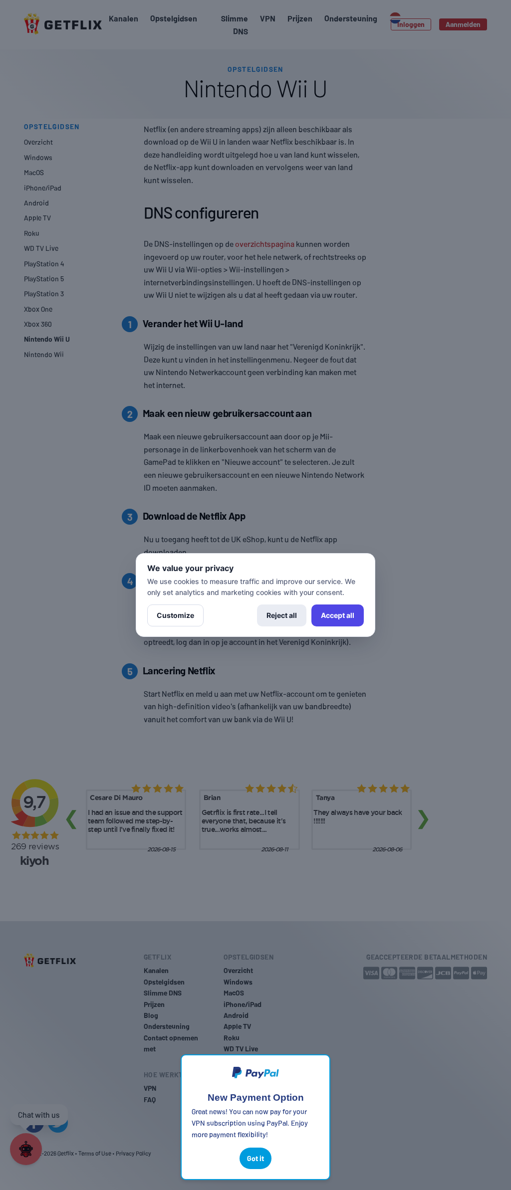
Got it (255, 1158)
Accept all (337, 615)
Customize (175, 615)
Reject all (281, 615)
